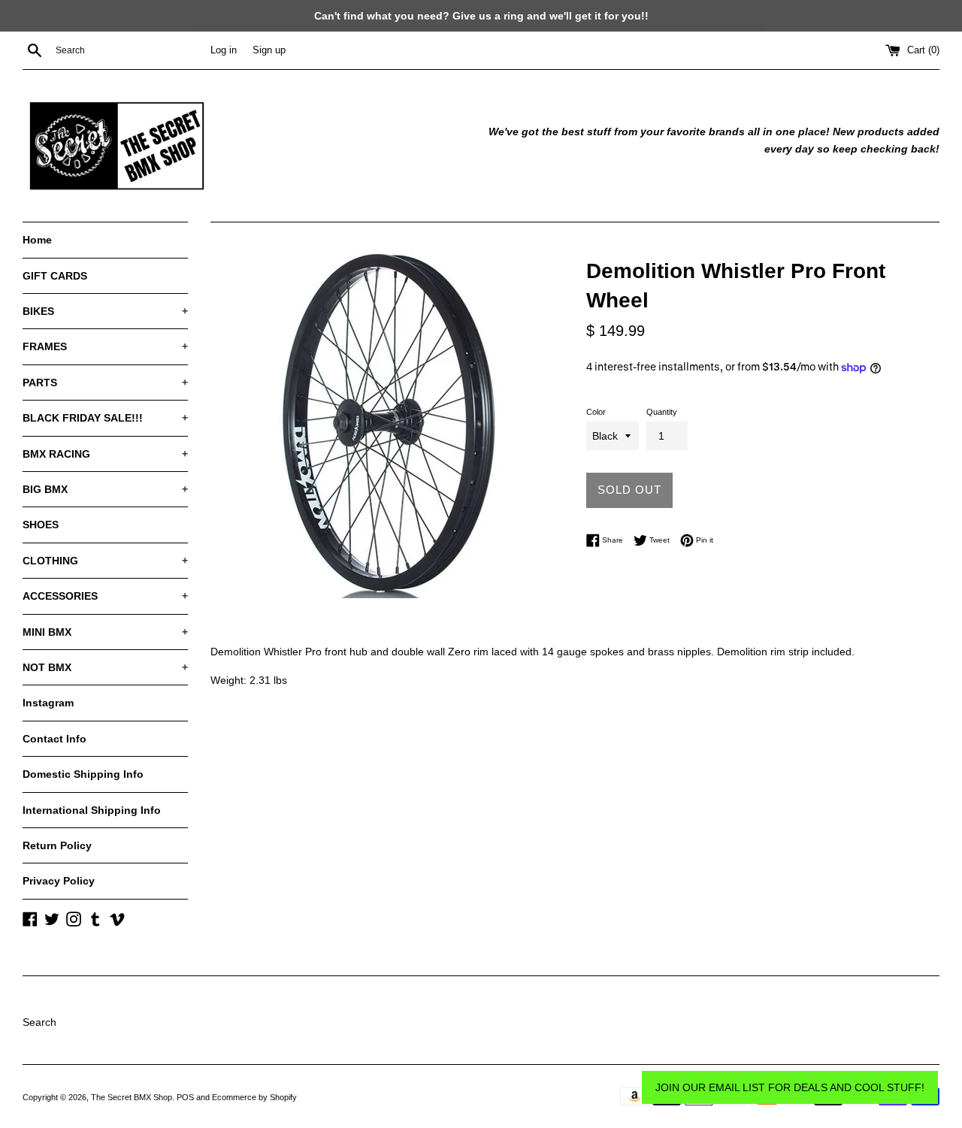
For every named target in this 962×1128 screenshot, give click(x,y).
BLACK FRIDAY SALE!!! (105, 418)
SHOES (41, 525)
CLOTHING (105, 561)
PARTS (105, 383)
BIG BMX (105, 489)
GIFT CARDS (55, 276)
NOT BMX (105, 667)
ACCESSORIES (105, 596)
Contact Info (54, 739)
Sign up (269, 50)
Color (596, 411)
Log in (223, 50)
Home (37, 240)
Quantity (661, 411)
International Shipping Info (92, 810)
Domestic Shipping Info (83, 774)
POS (185, 1097)
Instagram (48, 703)
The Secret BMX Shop (131, 1097)
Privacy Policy (59, 881)
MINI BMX (105, 632)
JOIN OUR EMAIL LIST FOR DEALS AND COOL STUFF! (789, 1087)
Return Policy (57, 845)
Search (39, 1022)
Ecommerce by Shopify (254, 1097)
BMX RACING (105, 454)
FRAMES (105, 346)
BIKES (105, 311)
